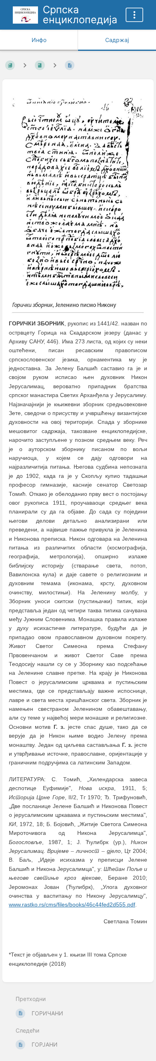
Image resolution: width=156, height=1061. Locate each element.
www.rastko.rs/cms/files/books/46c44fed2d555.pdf (72, 904)
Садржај (117, 39)
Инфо (39, 39)
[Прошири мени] (134, 15)
